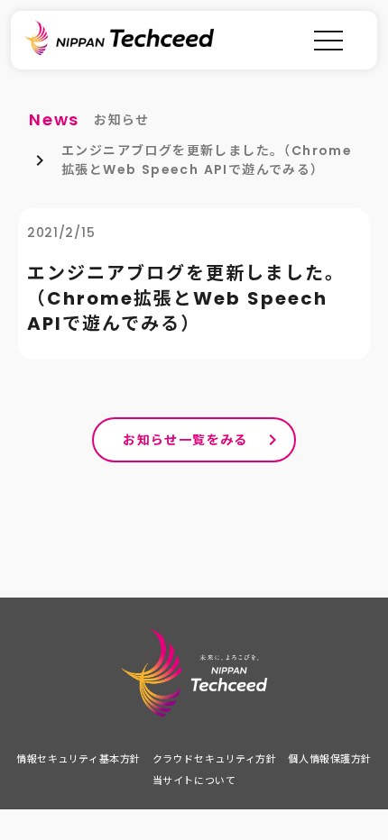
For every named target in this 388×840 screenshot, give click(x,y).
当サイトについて (194, 780)
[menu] (328, 40)
